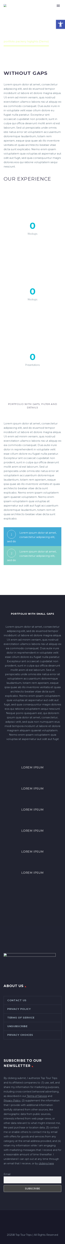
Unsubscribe (17, 1026)
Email (7, 1174)
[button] (60, 24)
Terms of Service (20, 1017)
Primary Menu (58, 5)
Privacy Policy (19, 1009)
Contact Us (17, 1000)
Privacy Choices (20, 1034)
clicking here (46, 1163)
